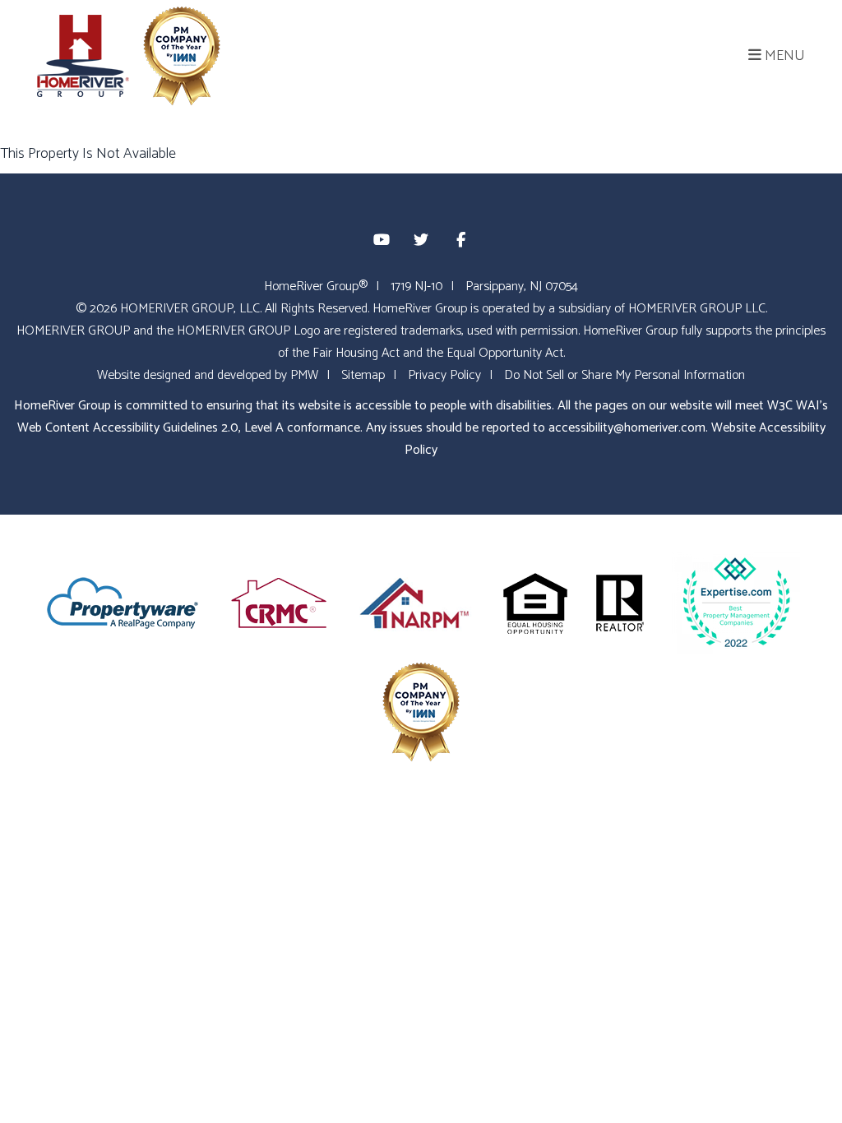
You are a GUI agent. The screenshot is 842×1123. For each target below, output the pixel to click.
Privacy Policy (444, 375)
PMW (304, 375)
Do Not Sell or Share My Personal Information (624, 375)
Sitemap (363, 375)
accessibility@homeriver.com (627, 428)
